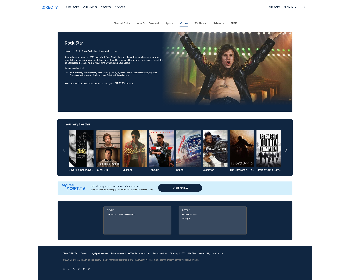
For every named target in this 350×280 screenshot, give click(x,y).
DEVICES (120, 7)
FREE (234, 23)
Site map (174, 253)
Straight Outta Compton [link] (270, 170)
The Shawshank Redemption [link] (246, 170)
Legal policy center (99, 253)
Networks (218, 23)
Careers (84, 253)
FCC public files (188, 253)
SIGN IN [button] (288, 7)
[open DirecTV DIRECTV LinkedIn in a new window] (64, 268)
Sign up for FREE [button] (180, 187)
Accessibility (205, 253)
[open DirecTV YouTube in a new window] (84, 268)
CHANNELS (90, 7)
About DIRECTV (70, 253)
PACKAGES (72, 7)
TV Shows (200, 23)
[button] (304, 7)
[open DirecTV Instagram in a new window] (79, 268)
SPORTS (106, 7)
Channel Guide (122, 23)
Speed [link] (179, 170)
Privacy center (117, 253)
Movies (184, 23)
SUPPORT (274, 7)
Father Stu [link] (102, 170)
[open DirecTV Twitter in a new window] (74, 268)
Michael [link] (127, 170)
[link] (81, 148)
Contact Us (218, 253)
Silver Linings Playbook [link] (82, 170)
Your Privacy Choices (140, 253)
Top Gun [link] (154, 170)
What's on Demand (148, 23)
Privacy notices (159, 253)
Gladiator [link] (208, 170)
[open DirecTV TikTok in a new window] (89, 268)
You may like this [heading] (78, 124)
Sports (169, 23)
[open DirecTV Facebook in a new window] (69, 268)
